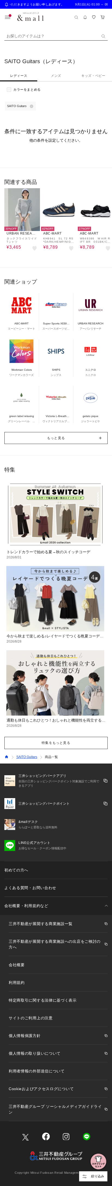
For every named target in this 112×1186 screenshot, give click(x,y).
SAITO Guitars (26, 757)
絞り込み (97, 1176)
